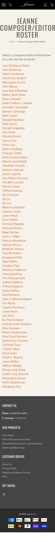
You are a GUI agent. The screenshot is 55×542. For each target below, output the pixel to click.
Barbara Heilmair (13, 170)
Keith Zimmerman (13, 382)
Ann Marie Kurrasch (15, 178)
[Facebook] (4, 494)
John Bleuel (9, 86)
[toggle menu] (3, 4)
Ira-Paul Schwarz (12, 320)
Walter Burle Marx (14, 94)
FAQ (4, 476)
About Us (7, 464)
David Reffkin (11, 290)
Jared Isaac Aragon (14, 78)
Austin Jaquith (11, 174)
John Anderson (12, 69)
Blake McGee (10, 232)
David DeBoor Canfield (17, 103)
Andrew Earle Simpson (16, 324)
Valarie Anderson (13, 74)
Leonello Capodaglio (15, 107)
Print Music (8, 435)
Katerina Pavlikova (14, 269)
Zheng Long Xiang (13, 369)
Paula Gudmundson (14, 157)
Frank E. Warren (12, 357)
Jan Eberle (8, 132)
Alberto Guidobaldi (14, 161)
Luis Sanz (8, 315)
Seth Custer (9, 115)
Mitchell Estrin (11, 136)
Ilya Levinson (10, 194)
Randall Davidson (13, 119)
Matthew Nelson (13, 249)
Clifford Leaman (12, 190)
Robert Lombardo (13, 207)
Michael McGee (12, 228)
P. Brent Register (12, 286)
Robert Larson (11, 186)
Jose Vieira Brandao (15, 90)
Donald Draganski (13, 128)
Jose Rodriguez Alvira (16, 65)
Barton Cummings (14, 111)
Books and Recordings (13, 447)
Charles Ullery (11, 349)
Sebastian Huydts (13, 165)
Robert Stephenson (14, 332)
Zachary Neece (11, 244)
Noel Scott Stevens (14, 336)
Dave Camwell (11, 99)
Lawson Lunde (11, 211)
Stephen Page (11, 265)
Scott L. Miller (11, 236)
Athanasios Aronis (13, 82)
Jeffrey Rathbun (12, 282)
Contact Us (20, 418)
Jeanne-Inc (31, 514)
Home (12, 41)
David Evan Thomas (15, 340)
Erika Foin (8, 144)
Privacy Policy (9, 468)
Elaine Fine (9, 140)
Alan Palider (9, 261)
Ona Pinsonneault (13, 278)
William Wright (12, 365)
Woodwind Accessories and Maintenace (22, 443)
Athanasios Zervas (13, 378)
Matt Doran (9, 124)
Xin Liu (6, 203)
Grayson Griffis (12, 153)
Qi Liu (6, 199)
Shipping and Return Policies (16, 472)
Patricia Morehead (14, 240)
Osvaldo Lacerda (12, 182)
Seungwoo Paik (12, 257)
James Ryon (10, 311)
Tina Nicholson (12, 253)
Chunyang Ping (12, 274)
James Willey (10, 361)
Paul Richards (10, 294)
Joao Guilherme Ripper (17, 299)
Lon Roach (9, 303)
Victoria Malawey (13, 224)
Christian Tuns (11, 344)
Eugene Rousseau (13, 307)
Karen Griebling (12, 149)
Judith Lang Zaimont (15, 374)
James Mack (10, 215)
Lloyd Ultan (9, 353)
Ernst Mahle (10, 219)
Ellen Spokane (11, 328)
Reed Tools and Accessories (16, 439)
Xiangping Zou (11, 386)
